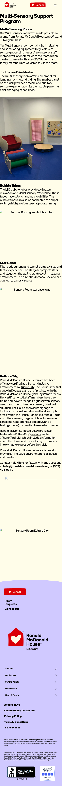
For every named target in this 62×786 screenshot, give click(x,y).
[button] (55, 4)
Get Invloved (11, 688)
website (36, 434)
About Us (9, 668)
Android (16, 437)
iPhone (5, 437)
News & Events (12, 695)
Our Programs (11, 675)
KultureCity (27, 387)
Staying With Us (12, 682)
